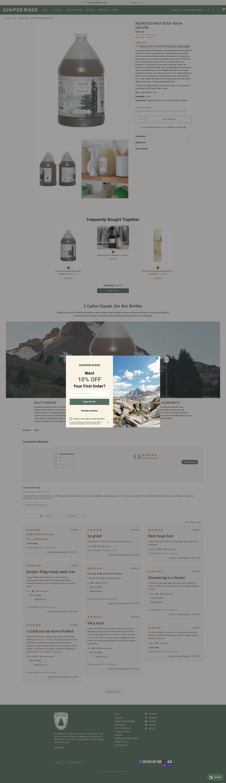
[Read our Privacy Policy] (107, 422)
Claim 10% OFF (89, 402)
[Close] (157, 358)
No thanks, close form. (89, 411)
